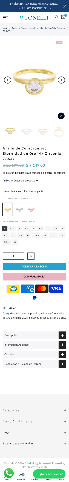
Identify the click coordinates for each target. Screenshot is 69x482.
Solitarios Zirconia (38, 317)
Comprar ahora (34, 276)
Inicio (5, 28)
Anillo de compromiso (27, 313)
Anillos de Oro (48, 313)
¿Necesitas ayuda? (51, 473)
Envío (28, 172)
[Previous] (7, 80)
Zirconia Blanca (58, 317)
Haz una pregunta (33, 191)
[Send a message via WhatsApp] (9, 473)
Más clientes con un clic (35, 466)
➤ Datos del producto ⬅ (24, 180)
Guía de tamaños (12, 191)
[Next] (61, 80)
